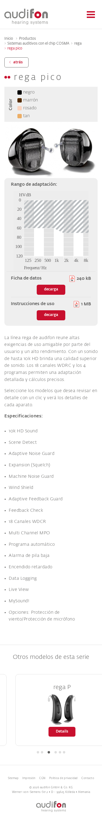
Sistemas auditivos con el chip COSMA (38, 43)
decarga (51, 289)
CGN (42, 778)
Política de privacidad (63, 778)
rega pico (14, 48)
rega (78, 43)
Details (54, 731)
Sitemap (13, 778)
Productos (27, 39)
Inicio (8, 39)
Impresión (29, 778)
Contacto (87, 778)
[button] (38, 752)
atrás (18, 62)
